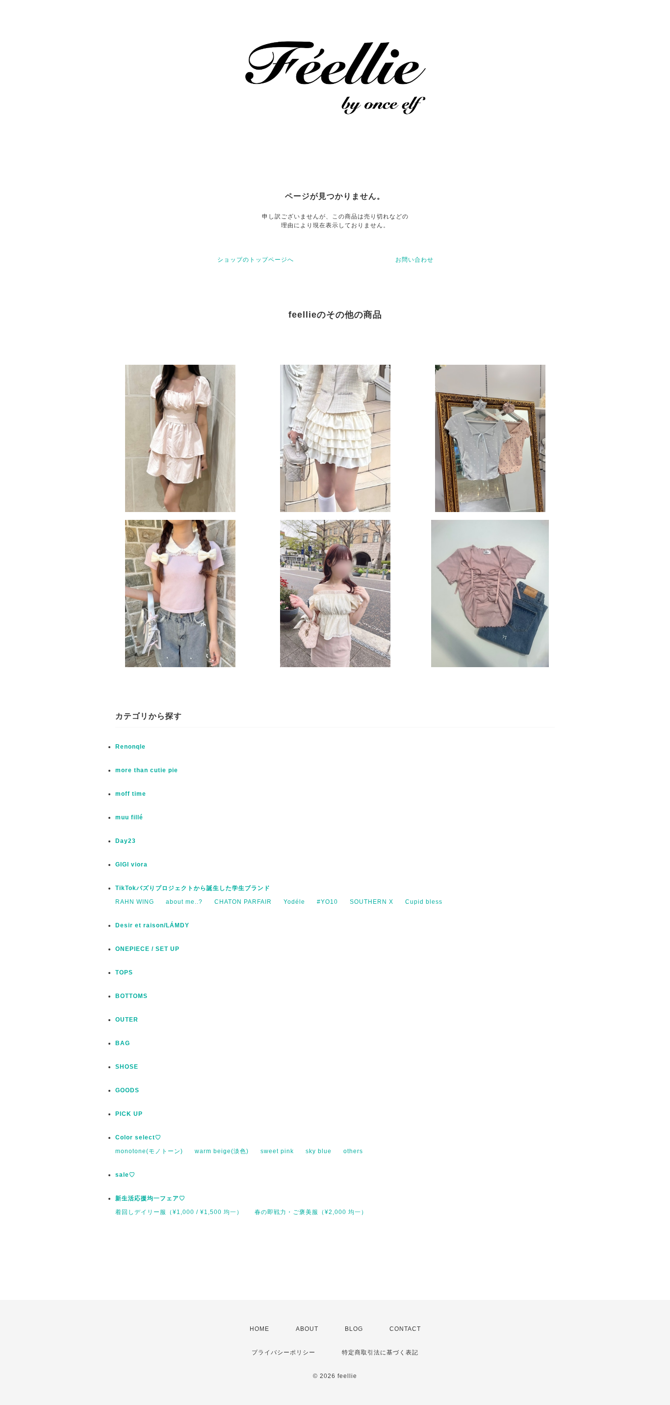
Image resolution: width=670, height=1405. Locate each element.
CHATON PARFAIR (243, 901)
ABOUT (307, 1328)
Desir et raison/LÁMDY (152, 925)
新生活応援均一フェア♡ (150, 1198)
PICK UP (129, 1113)
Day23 (125, 841)
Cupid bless (423, 901)
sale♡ (125, 1174)
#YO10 (327, 901)
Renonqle (130, 746)
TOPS (124, 972)
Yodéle (294, 901)
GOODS (127, 1090)
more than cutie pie (146, 770)
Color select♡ (138, 1137)
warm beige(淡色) (222, 1151)
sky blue (319, 1151)
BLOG (354, 1328)
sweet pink (277, 1151)
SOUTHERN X (371, 901)
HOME (259, 1328)
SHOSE (126, 1066)
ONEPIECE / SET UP (147, 949)
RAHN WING (134, 901)
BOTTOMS (131, 996)
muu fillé (129, 817)
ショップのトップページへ (255, 259)
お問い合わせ (414, 259)
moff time (130, 793)
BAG (122, 1043)
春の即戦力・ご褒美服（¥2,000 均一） (311, 1212)
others (353, 1151)
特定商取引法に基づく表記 (380, 1352)
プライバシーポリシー (283, 1352)
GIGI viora (131, 864)
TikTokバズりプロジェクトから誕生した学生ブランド (192, 888)
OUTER (126, 1019)
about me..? (184, 901)
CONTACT (405, 1328)
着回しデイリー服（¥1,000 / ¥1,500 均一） (179, 1212)
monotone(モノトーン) (149, 1151)
